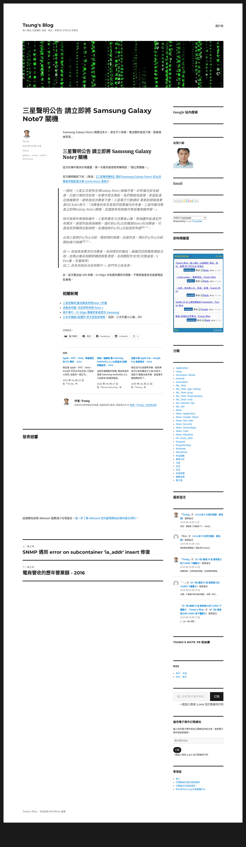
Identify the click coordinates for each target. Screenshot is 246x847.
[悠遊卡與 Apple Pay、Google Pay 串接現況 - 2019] (148, 372)
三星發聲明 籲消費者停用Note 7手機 (85, 303)
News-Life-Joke (184, 420)
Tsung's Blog (38, 25)
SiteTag (219, 256)
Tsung (26, 141)
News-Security (184, 424)
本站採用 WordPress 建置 (53, 811)
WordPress (182, 452)
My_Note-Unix (184, 399)
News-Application (185, 413)
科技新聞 (180, 473)
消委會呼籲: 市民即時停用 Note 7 (83, 307)
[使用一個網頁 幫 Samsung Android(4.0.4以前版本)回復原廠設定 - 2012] (114, 372)
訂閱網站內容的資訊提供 (188, 782)
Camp (179, 371)
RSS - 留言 (181, 676)
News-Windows (184, 434)
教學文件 (180, 459)
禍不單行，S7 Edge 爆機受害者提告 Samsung (91, 312)
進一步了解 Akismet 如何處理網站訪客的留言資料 (105, 518)
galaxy (26, 155)
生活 (178, 469)
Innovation (182, 382)
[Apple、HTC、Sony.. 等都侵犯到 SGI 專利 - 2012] (80, 370)
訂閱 (216, 696)
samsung (28, 158)
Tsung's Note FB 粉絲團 (191, 642)
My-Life (180, 406)
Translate (197, 221)
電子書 (179, 480)
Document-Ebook (185, 375)
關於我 (219, 26)
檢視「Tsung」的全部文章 (143, 405)
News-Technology (186, 427)
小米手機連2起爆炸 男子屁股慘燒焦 (84, 317)
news (35, 155)
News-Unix (182, 431)
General (180, 378)
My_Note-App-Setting (188, 389)
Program (180, 441)
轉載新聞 (180, 476)
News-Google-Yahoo (187, 417)
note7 (43, 155)
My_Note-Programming (189, 396)
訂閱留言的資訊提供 (185, 785)
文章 (178, 462)
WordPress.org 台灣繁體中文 (190, 789)
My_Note (181, 385)
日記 (178, 466)
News (26, 150)
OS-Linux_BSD (184, 438)
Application (182, 368)
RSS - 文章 (181, 673)
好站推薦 (180, 455)
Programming (183, 445)
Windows (181, 448)
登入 (178, 778)
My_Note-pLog (184, 392)
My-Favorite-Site (185, 403)
